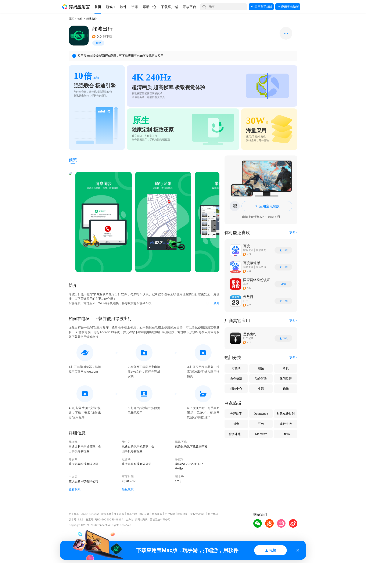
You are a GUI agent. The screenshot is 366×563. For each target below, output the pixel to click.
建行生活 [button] (286, 424)
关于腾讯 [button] (74, 514)
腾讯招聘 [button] (132, 514)
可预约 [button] (236, 368)
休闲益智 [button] (286, 378)
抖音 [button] (236, 424)
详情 (283, 284)
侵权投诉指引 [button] (197, 514)
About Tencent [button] (90, 514)
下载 (285, 250)
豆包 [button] (261, 424)
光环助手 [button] (236, 413)
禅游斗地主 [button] (236, 434)
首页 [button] (71, 18)
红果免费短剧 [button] (286, 413)
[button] (76, 6)
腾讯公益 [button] (144, 514)
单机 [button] (286, 368)
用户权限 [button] (170, 514)
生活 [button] (261, 388)
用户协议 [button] (213, 514)
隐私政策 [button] (128, 489)
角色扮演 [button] (236, 378)
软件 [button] (80, 18)
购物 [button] (286, 388)
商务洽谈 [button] (119, 514)
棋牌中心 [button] (236, 388)
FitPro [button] (286, 434)
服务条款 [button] (106, 514)
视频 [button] (261, 368)
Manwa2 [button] (261, 434)
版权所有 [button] (157, 514)
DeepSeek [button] (261, 413)
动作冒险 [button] (261, 378)
